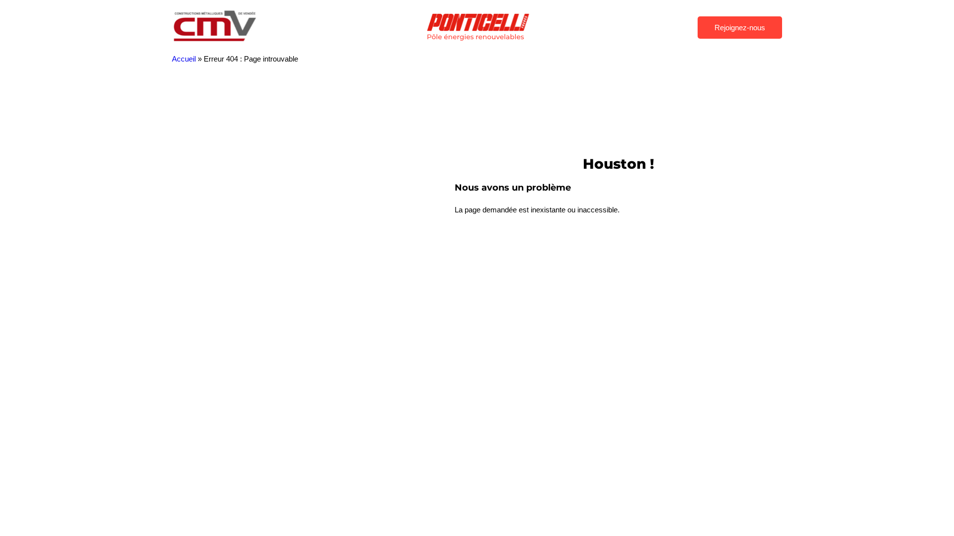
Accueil (184, 59)
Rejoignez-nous (740, 27)
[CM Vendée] (215, 41)
